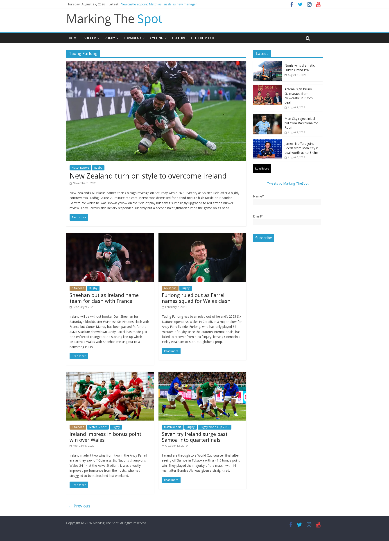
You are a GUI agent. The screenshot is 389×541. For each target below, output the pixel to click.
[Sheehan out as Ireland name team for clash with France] (110, 235)
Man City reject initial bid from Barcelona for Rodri (301, 122)
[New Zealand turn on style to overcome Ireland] (156, 63)
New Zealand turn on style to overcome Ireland (148, 176)
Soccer (90, 38)
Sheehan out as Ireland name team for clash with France (104, 298)
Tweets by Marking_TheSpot (288, 183)
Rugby (110, 38)
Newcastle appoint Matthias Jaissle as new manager (159, 4)
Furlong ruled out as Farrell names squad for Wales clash (196, 298)
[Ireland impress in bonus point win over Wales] (110, 374)
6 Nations (78, 288)
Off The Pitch (202, 38)
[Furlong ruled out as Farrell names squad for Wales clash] (202, 235)
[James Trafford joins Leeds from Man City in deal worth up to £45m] (267, 141)
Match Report (80, 168)
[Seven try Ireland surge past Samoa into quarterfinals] (202, 374)
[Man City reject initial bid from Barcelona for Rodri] (267, 116)
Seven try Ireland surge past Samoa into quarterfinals (195, 436)
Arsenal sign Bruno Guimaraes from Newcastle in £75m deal (299, 95)
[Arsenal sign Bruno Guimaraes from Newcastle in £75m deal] (267, 87)
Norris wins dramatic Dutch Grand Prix (300, 67)
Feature (179, 38)
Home (73, 38)
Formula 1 (132, 38)
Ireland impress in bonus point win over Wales (105, 436)
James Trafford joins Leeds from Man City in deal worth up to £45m (302, 147)
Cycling (156, 38)
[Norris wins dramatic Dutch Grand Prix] (267, 63)
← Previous (79, 506)
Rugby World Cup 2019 (214, 427)
